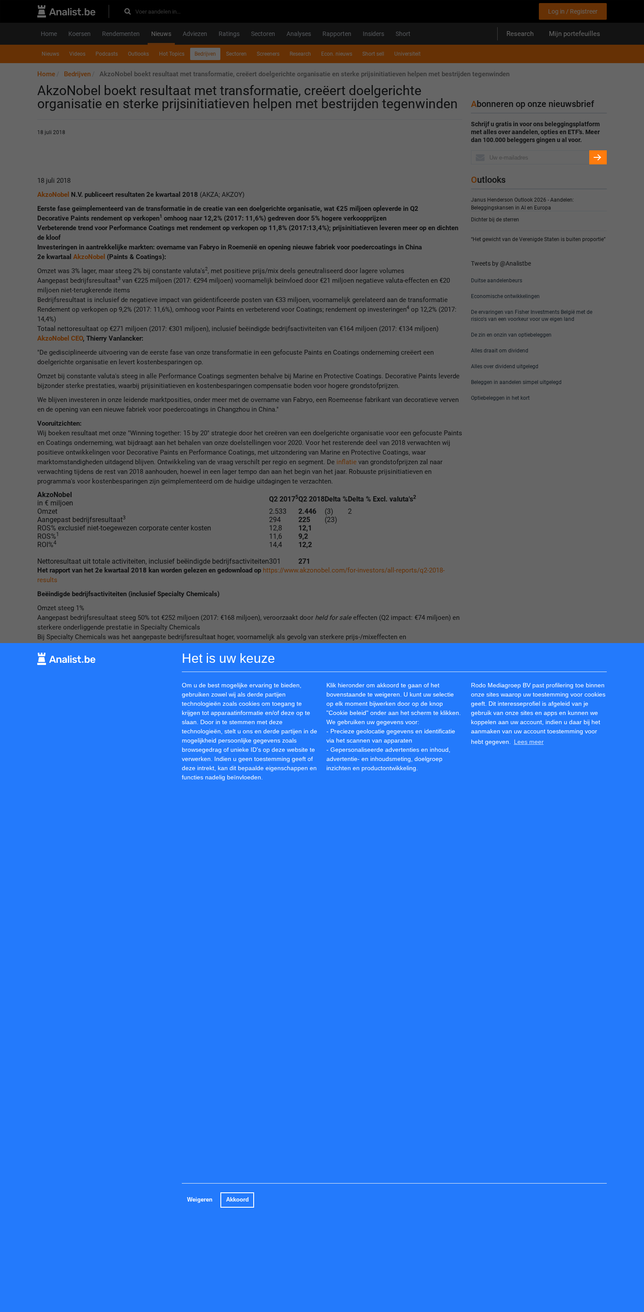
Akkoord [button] (237, 1200)
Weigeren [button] (199, 1200)
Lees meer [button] (529, 741)
